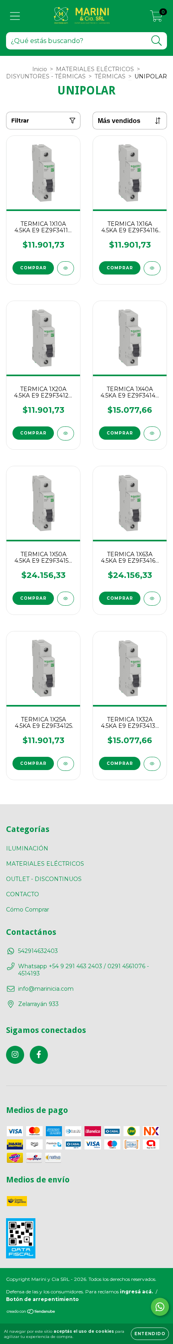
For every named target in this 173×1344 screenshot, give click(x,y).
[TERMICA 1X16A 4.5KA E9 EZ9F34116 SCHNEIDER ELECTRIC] (152, 268)
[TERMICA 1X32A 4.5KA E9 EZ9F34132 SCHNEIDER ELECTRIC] (152, 764)
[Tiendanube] (31, 1312)
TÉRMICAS (110, 76)
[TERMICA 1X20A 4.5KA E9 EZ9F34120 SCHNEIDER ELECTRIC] (65, 433)
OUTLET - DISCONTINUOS (44, 879)
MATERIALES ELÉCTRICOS (95, 69)
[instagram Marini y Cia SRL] (15, 1055)
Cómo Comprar (27, 909)
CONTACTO (22, 894)
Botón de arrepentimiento (42, 1299)
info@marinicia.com (46, 988)
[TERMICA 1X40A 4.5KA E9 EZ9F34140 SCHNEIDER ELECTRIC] (152, 433)
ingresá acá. (136, 1292)
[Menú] (15, 16)
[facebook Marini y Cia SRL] (39, 1055)
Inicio (39, 69)
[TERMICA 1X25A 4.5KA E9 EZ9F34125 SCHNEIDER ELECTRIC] (65, 764)
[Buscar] (156, 40)
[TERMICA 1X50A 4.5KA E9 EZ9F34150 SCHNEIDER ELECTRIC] (65, 599)
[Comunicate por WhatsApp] (160, 1307)
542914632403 (38, 951)
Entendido (149, 1333)
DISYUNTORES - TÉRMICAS (46, 76)
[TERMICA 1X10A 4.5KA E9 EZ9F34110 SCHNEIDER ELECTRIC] (65, 268)
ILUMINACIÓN (27, 848)
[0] (156, 18)
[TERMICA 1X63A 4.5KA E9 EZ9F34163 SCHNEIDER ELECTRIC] (152, 599)
